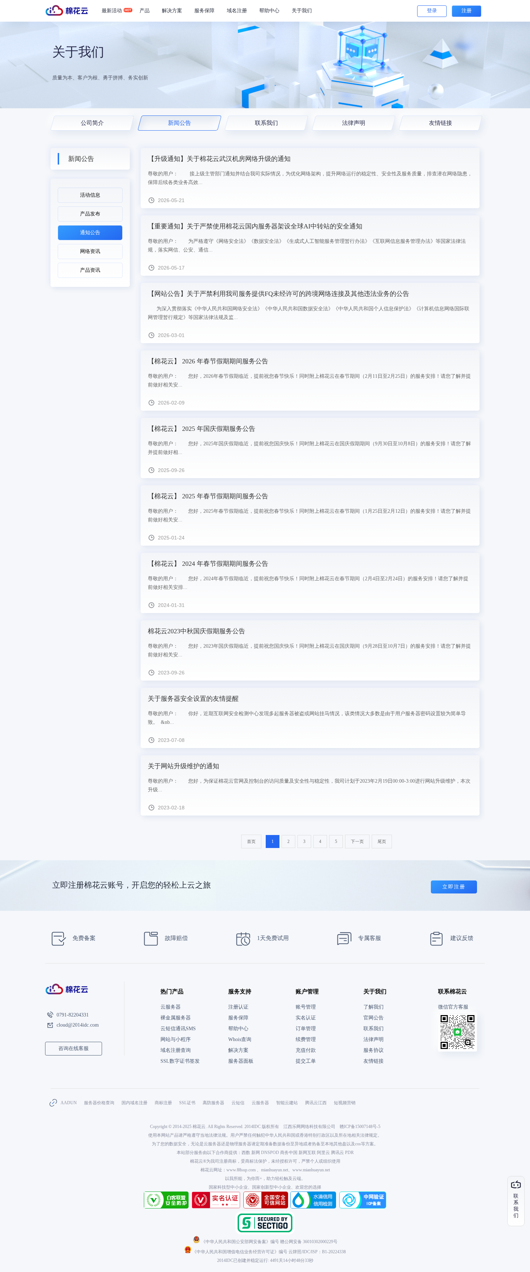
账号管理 (306, 1007)
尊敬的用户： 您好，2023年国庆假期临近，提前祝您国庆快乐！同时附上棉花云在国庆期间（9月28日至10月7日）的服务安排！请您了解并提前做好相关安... (309, 650)
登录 (432, 10)
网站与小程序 (175, 1039)
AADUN (69, 1102)
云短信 (237, 1102)
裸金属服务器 (175, 1017)
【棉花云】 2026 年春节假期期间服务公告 (208, 361)
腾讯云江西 (316, 1102)
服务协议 (373, 1050)
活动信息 (90, 195)
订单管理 (306, 1028)
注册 (466, 10)
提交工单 (306, 1061)
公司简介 (92, 123)
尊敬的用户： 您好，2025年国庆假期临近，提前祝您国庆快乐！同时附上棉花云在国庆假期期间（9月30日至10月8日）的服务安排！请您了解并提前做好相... (309, 448)
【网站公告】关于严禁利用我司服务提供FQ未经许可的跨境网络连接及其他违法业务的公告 (278, 293)
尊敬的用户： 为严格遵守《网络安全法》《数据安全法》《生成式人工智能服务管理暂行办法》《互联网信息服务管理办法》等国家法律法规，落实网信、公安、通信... (307, 246)
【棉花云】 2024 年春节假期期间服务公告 (208, 563)
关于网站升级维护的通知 (183, 766)
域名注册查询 (175, 1050)
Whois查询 (239, 1039)
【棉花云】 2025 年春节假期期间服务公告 (208, 496)
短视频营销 (344, 1102)
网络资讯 (90, 251)
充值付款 (306, 1050)
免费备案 (83, 938)
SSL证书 (187, 1102)
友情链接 (440, 123)
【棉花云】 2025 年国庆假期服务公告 (201, 428)
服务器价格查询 (99, 1102)
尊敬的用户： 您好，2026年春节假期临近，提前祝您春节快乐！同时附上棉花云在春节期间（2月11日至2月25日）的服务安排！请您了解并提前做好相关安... (309, 380)
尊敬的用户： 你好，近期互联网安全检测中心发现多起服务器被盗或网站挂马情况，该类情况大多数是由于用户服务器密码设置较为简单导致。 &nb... (307, 718)
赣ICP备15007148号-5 (360, 1126)
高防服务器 (213, 1102)
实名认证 (306, 1017)
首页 (251, 841)
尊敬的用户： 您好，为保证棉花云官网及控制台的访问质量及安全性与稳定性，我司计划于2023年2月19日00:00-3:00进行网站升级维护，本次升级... (309, 785)
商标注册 (163, 1102)
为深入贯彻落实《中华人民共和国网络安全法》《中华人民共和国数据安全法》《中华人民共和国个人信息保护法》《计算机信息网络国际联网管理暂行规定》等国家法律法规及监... (308, 313)
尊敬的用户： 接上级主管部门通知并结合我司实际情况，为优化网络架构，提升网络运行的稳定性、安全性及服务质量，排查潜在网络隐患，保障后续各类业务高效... (310, 178)
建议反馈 (461, 938)
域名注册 (237, 10)
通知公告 (90, 232)
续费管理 (306, 1039)
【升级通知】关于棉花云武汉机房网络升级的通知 (219, 158)
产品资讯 (90, 270)
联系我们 (266, 123)
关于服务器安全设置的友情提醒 (193, 698)
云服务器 (170, 1007)
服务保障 (204, 10)
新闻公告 (179, 123)
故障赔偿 (175, 938)
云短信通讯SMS (178, 1028)
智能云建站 (287, 1102)
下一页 (357, 841)
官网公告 (373, 1017)
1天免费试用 (272, 938)
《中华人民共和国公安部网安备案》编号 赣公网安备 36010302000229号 (268, 1241)
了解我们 (373, 1007)
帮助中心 (269, 10)
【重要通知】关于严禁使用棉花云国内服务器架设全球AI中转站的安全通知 (255, 226)
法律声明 (353, 123)
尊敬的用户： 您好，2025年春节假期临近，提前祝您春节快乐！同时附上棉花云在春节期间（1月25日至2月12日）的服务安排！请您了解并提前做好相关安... (309, 515)
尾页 (381, 841)
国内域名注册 (134, 1102)
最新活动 (112, 10)
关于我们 (302, 10)
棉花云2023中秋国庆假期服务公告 (196, 631)
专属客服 (369, 938)
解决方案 (238, 1050)
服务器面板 (240, 1061)
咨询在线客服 (73, 1048)
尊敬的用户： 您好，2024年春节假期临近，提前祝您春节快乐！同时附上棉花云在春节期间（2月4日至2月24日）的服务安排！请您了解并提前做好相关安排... (308, 583)
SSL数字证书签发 (180, 1061)
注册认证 (238, 1007)
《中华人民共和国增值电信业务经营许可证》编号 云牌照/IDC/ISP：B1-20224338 (268, 1251)
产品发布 (90, 214)
